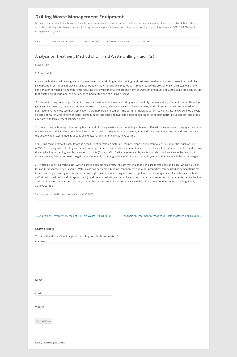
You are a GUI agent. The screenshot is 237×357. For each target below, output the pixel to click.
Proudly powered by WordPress (50, 342)
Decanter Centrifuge (117, 41)
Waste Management (64, 41)
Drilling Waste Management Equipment (79, 17)
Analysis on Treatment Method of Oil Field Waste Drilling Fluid (73, 216)
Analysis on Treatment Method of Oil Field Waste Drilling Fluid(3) (163, 216)
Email (38, 293)
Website (40, 306)
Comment (42, 241)
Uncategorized (68, 194)
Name (38, 279)
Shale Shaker (90, 41)
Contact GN (143, 41)
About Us (40, 41)
